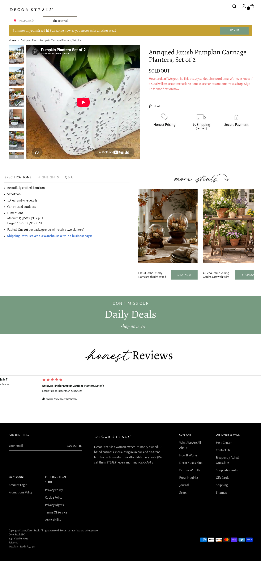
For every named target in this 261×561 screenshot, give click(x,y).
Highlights (48, 177)
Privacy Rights (54, 505)
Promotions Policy (20, 492)
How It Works (188, 455)
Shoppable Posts (227, 470)
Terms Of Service (56, 512)
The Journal (60, 21)
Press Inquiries (189, 478)
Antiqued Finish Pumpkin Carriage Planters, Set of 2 (73, 385)
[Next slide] (248, 227)
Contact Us (223, 450)
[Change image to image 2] (16, 76)
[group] (130, 392)
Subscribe (74, 446)
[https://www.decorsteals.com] (130, 315)
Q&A (69, 177)
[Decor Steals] (31, 9)
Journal (184, 485)
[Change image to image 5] (16, 140)
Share (158, 106)
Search (183, 492)
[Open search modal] (234, 6)
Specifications (18, 177)
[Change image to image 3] (16, 97)
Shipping (222, 485)
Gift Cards (222, 478)
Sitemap (221, 492)
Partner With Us (189, 470)
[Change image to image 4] (16, 118)
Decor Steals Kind (191, 463)
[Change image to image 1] (16, 54)
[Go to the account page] (242, 6)
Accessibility (53, 520)
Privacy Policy (54, 490)
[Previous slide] (144, 227)
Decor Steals (33, 530)
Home (12, 40)
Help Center (224, 443)
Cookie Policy (53, 497)
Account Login (18, 485)
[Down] (16, 157)
